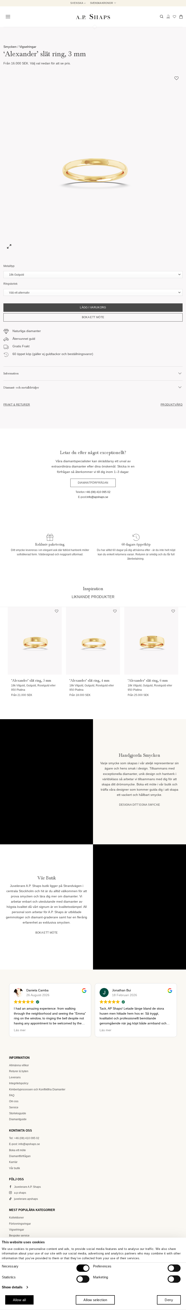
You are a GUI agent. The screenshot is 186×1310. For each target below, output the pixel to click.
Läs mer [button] (10, 1030)
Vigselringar (27, 46)
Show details (12, 1287)
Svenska (76, 3)
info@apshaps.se (97, 497)
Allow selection (95, 1300)
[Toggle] (180, 373)
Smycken (10, 46)
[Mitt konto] (168, 16)
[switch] (174, 1268)
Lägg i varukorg (93, 307)
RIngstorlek (10, 283)
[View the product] (34, 641)
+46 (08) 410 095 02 (97, 492)
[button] (7, 16)
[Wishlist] (174, 16)
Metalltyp (9, 266)
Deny (169, 1300)
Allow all (19, 1300)
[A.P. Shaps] (93, 16)
